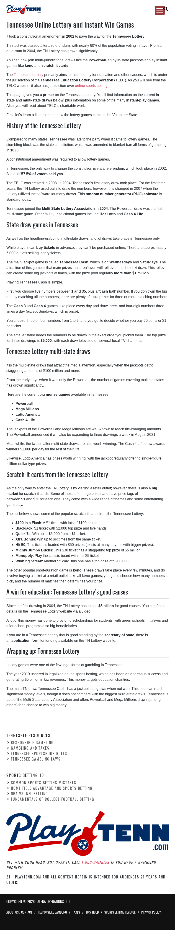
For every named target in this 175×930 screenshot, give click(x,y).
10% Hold (92, 912)
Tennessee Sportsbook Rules (39, 753)
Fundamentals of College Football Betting (52, 799)
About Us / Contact (19, 912)
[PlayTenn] (83, 9)
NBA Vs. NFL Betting (29, 793)
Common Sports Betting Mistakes (43, 782)
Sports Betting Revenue (120, 912)
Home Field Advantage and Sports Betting (52, 788)
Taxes (76, 912)
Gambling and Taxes (30, 748)
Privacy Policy (151, 912)
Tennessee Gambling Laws (36, 759)
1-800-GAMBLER (95, 862)
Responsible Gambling (32, 742)
